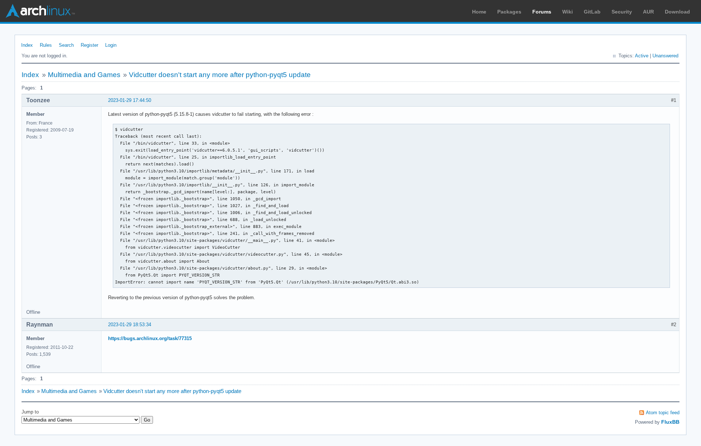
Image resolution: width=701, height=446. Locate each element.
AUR (648, 12)
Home (479, 12)
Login (110, 45)
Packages (509, 12)
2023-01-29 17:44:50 (129, 100)
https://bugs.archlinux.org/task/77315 (150, 338)
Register (89, 45)
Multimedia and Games (84, 75)
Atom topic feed (662, 412)
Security (622, 12)
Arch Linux (40, 11)
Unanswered (665, 55)
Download (677, 12)
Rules (46, 45)
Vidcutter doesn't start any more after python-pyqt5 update (220, 75)
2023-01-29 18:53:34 (129, 324)
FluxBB (670, 422)
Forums (541, 12)
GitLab (592, 12)
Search (66, 45)
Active (641, 55)
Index (27, 45)
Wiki (567, 12)
